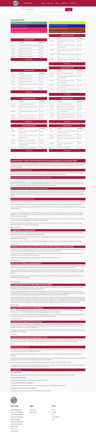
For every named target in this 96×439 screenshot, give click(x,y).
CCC (53, 414)
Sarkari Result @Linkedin (16, 424)
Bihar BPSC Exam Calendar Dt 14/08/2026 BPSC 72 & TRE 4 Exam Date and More (65, 31)
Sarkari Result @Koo (15, 419)
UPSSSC (54, 412)
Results (57, 3)
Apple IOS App (33, 412)
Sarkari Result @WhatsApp (17, 414)
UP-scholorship (55, 417)
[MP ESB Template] (15, 260)
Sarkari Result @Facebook (17, 421)
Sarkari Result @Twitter (16, 409)
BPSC (53, 409)
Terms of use (83, 434)
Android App (32, 409)
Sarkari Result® (17, 160)
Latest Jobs (50, 3)
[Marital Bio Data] (15, 304)
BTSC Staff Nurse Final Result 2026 (19, 28)
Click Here (41, 45)
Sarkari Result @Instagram (17, 417)
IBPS (53, 419)
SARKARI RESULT (28, 3)
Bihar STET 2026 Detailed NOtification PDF (58, 28)
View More (28, 59)
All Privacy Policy (15, 431)
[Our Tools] (13, 344)
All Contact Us (14, 428)
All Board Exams (14, 426)
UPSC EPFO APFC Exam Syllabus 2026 (19, 25)
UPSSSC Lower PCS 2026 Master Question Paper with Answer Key (25, 31)
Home (43, 3)
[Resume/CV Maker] (15, 281)
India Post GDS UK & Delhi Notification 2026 (58, 25)
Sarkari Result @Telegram (17, 412)
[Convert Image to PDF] (16, 318)
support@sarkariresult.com (77, 407)
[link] (13, 180)
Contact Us (72, 3)
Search (68, 9)
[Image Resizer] (14, 243)
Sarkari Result (16, 322)
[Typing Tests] (14, 334)
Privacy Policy (64, 434)
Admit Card (64, 3)
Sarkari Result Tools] (15, 227)
